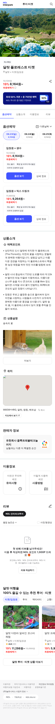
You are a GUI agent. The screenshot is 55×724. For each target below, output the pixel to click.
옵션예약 (6, 114)
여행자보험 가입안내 (11, 687)
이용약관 (6, 684)
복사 (43, 410)
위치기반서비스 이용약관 (24, 684)
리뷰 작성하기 (27, 570)
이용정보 (34, 114)
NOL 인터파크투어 (14, 513)
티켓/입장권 (11, 599)
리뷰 (48, 114)
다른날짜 (44, 126)
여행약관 (27, 687)
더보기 (27, 360)
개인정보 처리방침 (46, 684)
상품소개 (20, 114)
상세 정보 (41, 176)
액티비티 (37, 599)
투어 (25, 599)
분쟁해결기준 (40, 687)
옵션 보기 (19, 176)
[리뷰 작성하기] (50, 506)
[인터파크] (7, 4)
